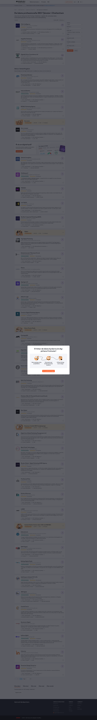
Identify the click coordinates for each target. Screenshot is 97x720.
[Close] (68, 347)
